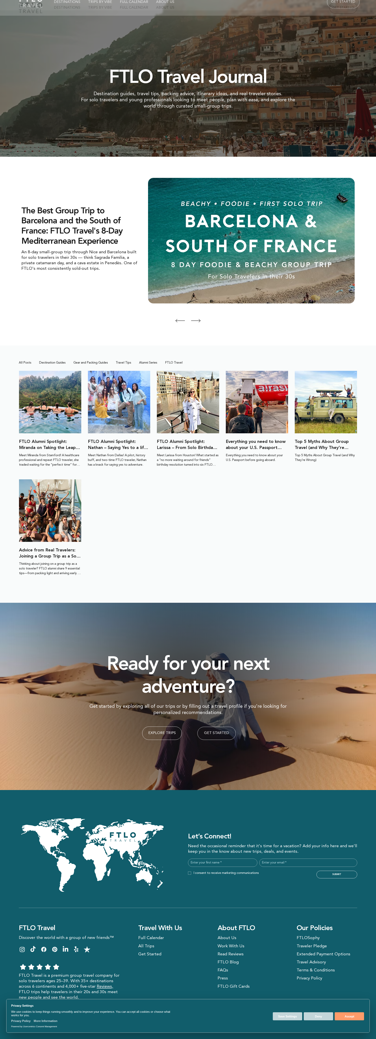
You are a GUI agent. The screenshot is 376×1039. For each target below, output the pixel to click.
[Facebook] (43, 949)
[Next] (196, 321)
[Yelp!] (76, 949)
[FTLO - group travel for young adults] (22, 949)
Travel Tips (123, 362)
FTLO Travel (174, 362)
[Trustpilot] (87, 949)
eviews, (106, 987)
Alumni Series (148, 362)
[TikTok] (33, 949)
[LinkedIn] (65, 949)
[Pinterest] (54, 949)
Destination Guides (52, 362)
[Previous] (180, 321)
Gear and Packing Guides (90, 362)
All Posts (25, 362)
